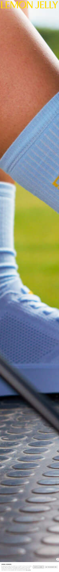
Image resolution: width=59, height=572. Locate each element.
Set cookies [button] (28, 570)
